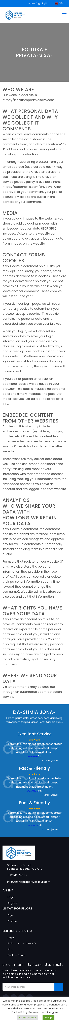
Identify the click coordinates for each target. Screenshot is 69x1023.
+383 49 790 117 (17, 875)
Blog (10, 949)
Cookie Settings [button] (27, 1017)
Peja (10, 915)
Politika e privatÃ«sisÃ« (22, 943)
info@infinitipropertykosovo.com (28, 882)
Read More (32, 756)
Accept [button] (48, 1017)
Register (13, 903)
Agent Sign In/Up (38, 3)
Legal (11, 937)
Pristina (12, 921)
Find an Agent (16, 955)
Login (11, 897)
